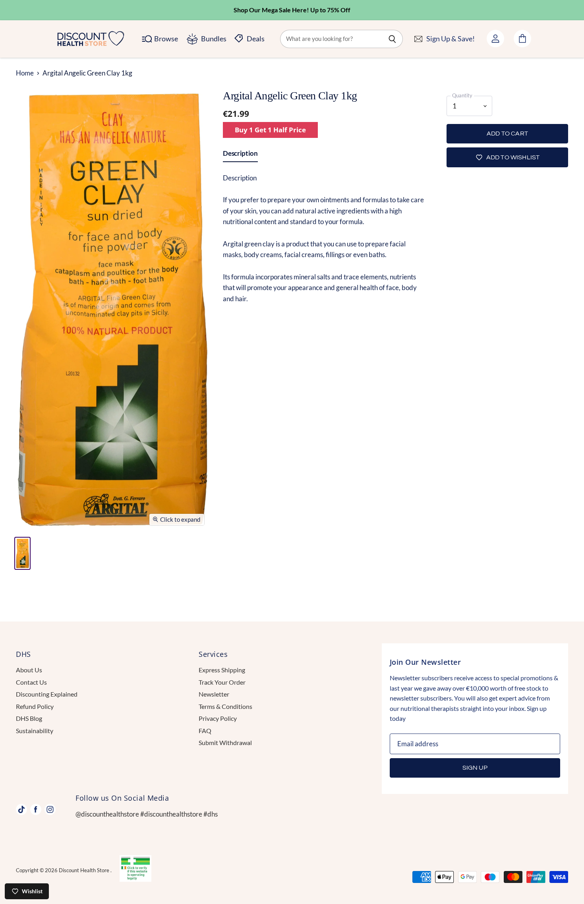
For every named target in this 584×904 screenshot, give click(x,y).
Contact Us (31, 682)
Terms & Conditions (225, 706)
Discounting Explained (46, 694)
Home (25, 73)
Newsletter (214, 694)
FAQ (205, 730)
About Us (29, 670)
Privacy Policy (218, 718)
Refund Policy (35, 706)
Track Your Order (222, 682)
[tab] (240, 155)
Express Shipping (222, 670)
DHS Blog (29, 718)
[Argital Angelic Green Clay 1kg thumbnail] (22, 553)
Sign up (474, 768)
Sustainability (34, 730)
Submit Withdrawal (225, 742)
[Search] (392, 39)
